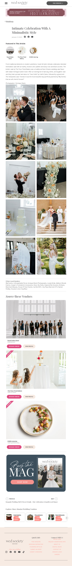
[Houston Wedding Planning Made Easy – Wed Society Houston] (19, 3)
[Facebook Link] (11, 552)
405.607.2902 (57, 539)
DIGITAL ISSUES (57, 547)
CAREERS (57, 554)
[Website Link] (15, 545)
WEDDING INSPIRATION (36, 544)
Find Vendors (57, 3)
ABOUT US (57, 544)
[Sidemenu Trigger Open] (6, 3)
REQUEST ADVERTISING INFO (57, 542)
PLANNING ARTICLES (36, 547)
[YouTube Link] (19, 552)
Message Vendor (14, 346)
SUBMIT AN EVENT (36, 549)
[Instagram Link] (6, 552)
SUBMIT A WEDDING (36, 552)
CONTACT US (57, 549)
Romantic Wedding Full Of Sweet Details (18, 502)
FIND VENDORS (36, 542)
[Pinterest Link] (15, 552)
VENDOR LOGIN (57, 552)
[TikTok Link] (23, 552)
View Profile (29, 346)
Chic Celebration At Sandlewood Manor (45, 502)
